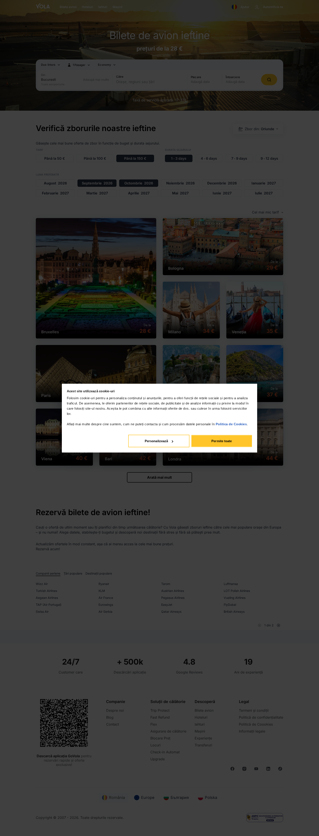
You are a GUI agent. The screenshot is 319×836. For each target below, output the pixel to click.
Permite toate (221, 441)
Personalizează (156, 441)
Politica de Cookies (231, 424)
